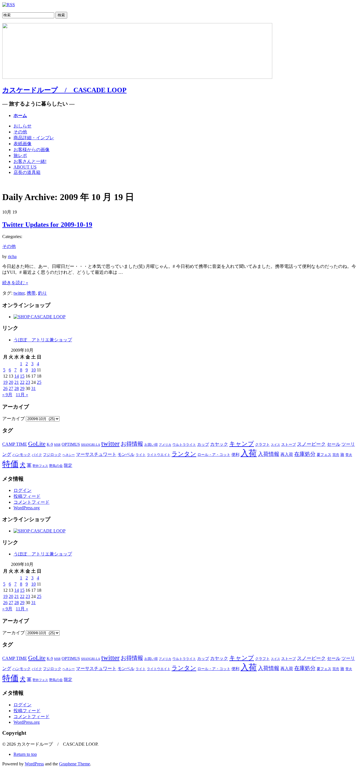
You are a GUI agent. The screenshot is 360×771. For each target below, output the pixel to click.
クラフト (262, 444)
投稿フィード (27, 496)
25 (39, 382)
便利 (235, 454)
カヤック (219, 444)
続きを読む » (15, 282)
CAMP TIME (14, 444)
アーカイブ (13, 418)
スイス (275, 444)
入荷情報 (268, 454)
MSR (57, 444)
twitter (19, 293)
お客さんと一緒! (30, 161)
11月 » (22, 394)
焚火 (348, 455)
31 (33, 388)
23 (28, 382)
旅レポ (20, 155)
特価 (10, 464)
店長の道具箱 (27, 172)
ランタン (184, 454)
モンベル (126, 454)
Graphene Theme (74, 763)
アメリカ (165, 444)
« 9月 (7, 394)
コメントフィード (32, 502)
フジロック (52, 455)
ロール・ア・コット (213, 454)
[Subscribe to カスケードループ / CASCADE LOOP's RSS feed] (8, 4)
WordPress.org (27, 507)
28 (16, 388)
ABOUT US (25, 167)
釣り (42, 293)
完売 (335, 455)
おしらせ (23, 126)
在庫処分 (305, 454)
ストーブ (288, 444)
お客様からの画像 (32, 149)
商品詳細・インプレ (34, 137)
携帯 (31, 293)
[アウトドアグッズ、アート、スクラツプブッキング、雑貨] (40, 316)
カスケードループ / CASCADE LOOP (64, 90)
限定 (68, 465)
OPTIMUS (71, 444)
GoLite (37, 443)
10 (33, 369)
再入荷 (286, 454)
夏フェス (324, 454)
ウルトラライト (184, 445)
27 (11, 388)
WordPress (34, 763)
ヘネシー (68, 454)
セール (333, 444)
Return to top (25, 754)
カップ (203, 444)
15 (22, 376)
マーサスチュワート (96, 454)
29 (22, 388)
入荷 (248, 453)
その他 (20, 131)
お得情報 (132, 444)
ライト (141, 455)
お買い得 (151, 445)
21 (16, 382)
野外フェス (40, 465)
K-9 (50, 444)
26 (5, 388)
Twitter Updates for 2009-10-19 (47, 224)
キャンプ (241, 443)
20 (11, 382)
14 (16, 376)
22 (22, 382)
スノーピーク (311, 444)
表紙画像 (23, 143)
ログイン (23, 490)
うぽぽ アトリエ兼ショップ (43, 339)
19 (5, 382)
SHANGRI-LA (90, 444)
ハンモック (21, 454)
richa (12, 256)
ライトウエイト (158, 455)
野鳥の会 (56, 466)
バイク (37, 455)
